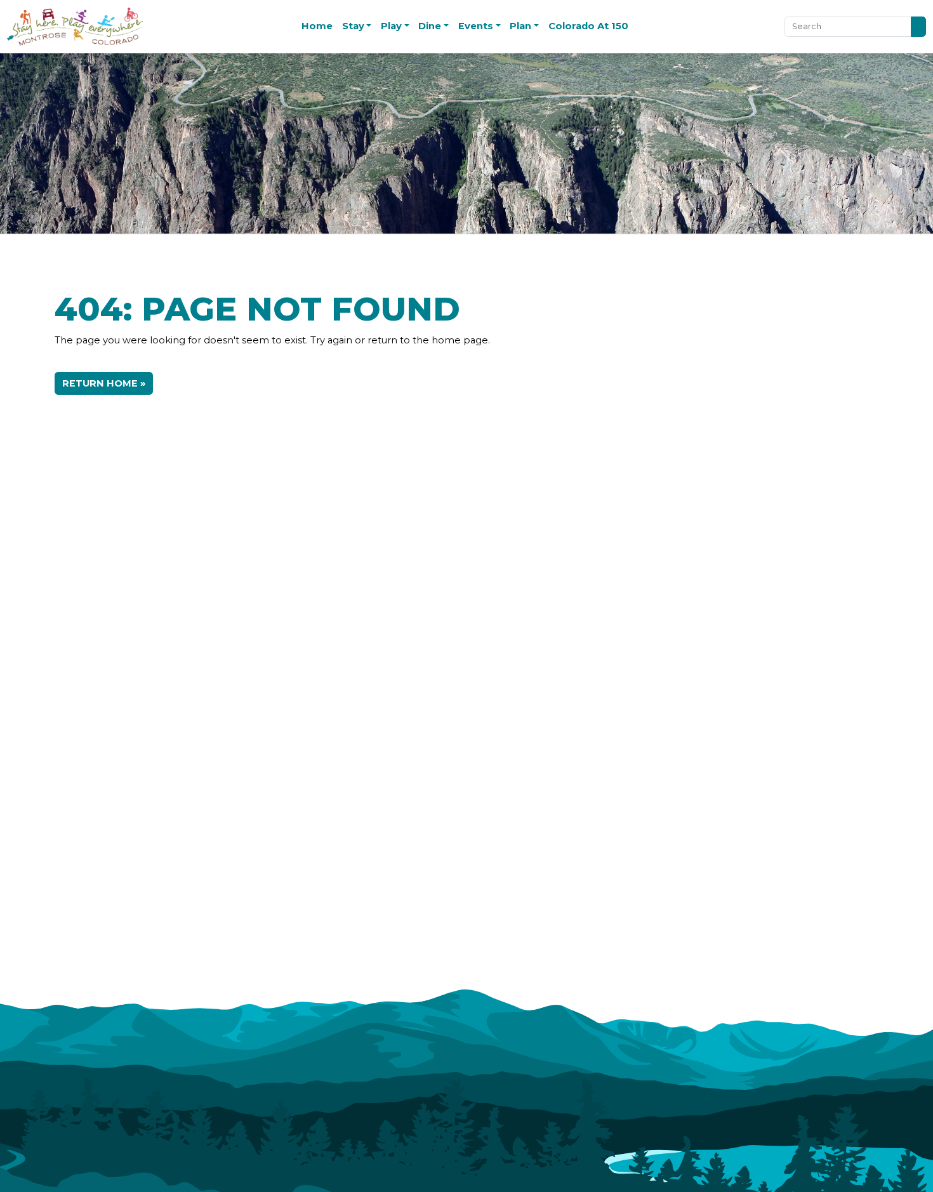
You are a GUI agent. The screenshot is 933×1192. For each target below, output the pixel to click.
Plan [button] (520, 26)
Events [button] (475, 26)
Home (317, 26)
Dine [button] (429, 26)
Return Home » (103, 383)
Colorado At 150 (588, 26)
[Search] (918, 27)
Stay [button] (353, 26)
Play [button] (391, 26)
